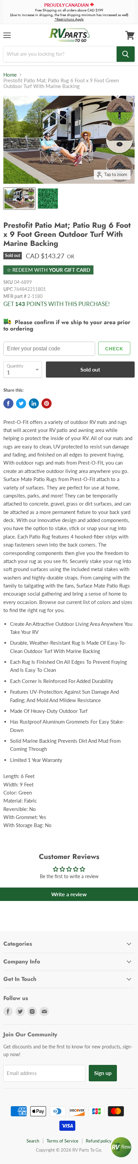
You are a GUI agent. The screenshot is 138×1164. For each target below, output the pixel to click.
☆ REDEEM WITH (48, 270)
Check (114, 348)
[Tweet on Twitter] (21, 403)
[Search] (126, 54)
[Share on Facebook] (8, 403)
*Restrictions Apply (69, 19)
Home (10, 75)
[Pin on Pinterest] (47, 403)
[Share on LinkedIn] (34, 403)
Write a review (69, 894)
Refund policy (99, 1141)
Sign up (103, 1073)
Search (32, 1141)
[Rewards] (121, 1147)
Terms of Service (62, 1141)
